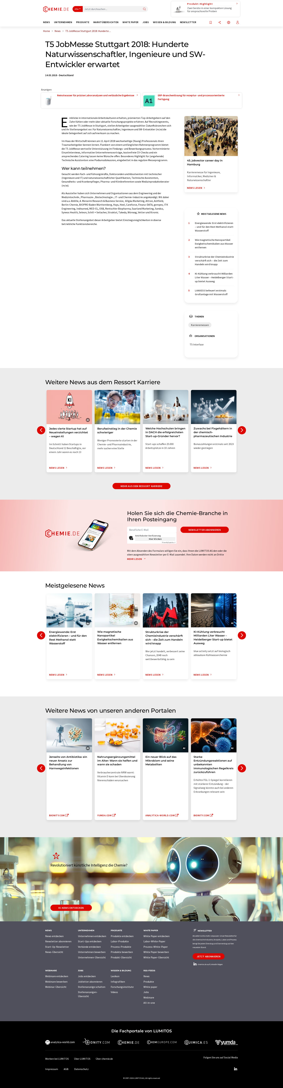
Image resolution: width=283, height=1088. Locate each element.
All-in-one (149, 1002)
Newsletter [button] (188, 22)
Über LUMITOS (82, 1058)
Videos (114, 992)
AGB (66, 1069)
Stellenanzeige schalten (91, 986)
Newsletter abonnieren (205, 529)
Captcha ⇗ (168, 542)
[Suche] (144, 9)
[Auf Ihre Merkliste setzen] (210, 23)
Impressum (51, 1069)
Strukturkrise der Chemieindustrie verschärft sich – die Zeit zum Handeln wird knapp (214, 260)
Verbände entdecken (89, 946)
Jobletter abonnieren (90, 981)
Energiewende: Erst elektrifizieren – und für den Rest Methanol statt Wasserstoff (214, 226)
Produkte (148, 981)
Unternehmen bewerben (91, 952)
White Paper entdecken (156, 936)
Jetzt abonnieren (208, 956)
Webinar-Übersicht (55, 986)
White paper (150, 986)
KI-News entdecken (71, 907)
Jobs (146, 992)
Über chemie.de (104, 1058)
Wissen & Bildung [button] (164, 22)
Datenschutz (81, 1069)
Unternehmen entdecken (92, 936)
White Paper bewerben (156, 952)
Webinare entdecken (56, 976)
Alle (77, 9)
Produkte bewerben (122, 952)
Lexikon (115, 976)
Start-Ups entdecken (89, 941)
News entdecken (54, 936)
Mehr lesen (134, 559)
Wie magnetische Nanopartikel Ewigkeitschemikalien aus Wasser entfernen (214, 243)
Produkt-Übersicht (121, 957)
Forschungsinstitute (122, 986)
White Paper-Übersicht (156, 957)
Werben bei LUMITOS (57, 1058)
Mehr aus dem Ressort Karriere (141, 486)
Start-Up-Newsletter (57, 946)
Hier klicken (155, 538)
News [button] (46, 22)
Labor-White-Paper (154, 941)
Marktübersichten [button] (106, 22)
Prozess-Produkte (121, 946)
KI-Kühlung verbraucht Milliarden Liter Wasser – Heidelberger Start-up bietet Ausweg (214, 277)
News (146, 976)
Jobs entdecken (87, 976)
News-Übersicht (54, 952)
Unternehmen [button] (63, 22)
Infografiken (118, 981)
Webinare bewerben (56, 981)
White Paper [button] (131, 22)
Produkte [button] (82, 22)
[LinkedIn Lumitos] (235, 1069)
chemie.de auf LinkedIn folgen (210, 964)
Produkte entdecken (122, 936)
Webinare (148, 997)
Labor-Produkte (120, 941)
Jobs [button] (145, 22)
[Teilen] (219, 23)
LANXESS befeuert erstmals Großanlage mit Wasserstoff (211, 292)
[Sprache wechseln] (228, 23)
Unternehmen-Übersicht (92, 957)
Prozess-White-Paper (155, 946)
